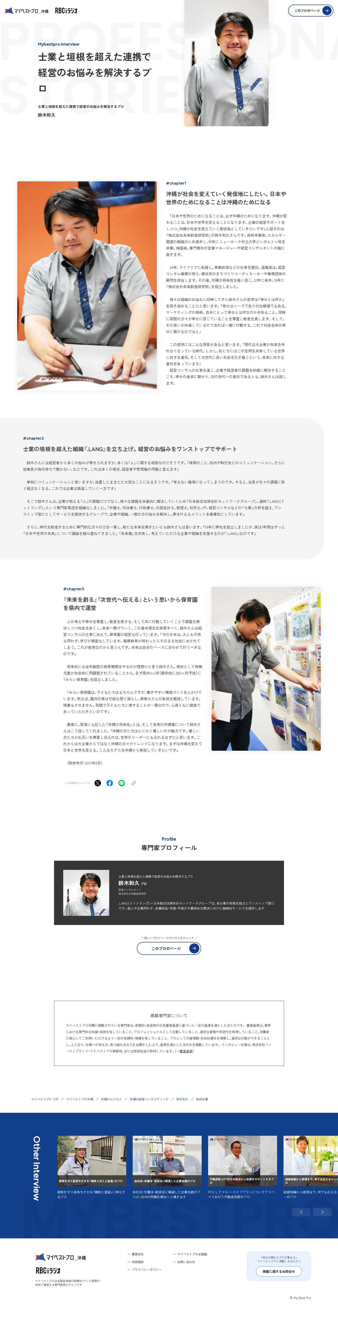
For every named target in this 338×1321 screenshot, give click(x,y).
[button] (301, 1212)
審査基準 (186, 1051)
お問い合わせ (186, 1262)
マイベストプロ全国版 (192, 1254)
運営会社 (138, 1254)
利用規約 (138, 1262)
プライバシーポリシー (147, 1269)
